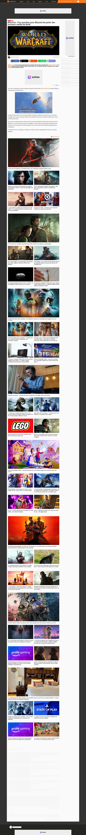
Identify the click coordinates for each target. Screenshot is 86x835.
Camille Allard (15, 57)
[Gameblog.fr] (11, 1)
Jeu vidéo (9, 20)
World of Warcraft (53, 65)
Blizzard (13, 65)
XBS (64, 1)
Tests (47, 1)
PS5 (61, 1)
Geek (34, 1)
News (12, 20)
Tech (28, 1)
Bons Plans (54, 1)
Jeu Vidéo (21, 1)
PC (59, 1)
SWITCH (67, 1)
